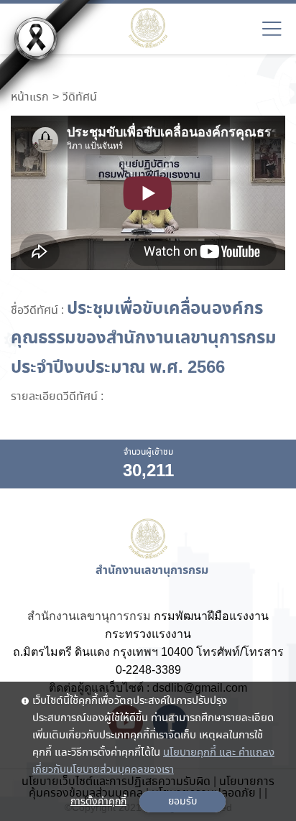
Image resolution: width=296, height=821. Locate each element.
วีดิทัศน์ (80, 97)
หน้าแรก (30, 97)
